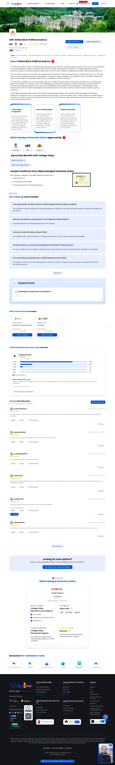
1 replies (15, 514)
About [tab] (13, 55)
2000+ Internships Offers (21, 165)
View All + (39, 695)
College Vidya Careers (96, 706)
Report (22, 420)
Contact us (93, 703)
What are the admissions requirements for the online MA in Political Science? (41, 219)
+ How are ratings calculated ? (23, 392)
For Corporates (94, 701)
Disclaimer (46, 748)
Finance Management (42, 687)
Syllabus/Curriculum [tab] (89, 55)
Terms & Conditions (58, 748)
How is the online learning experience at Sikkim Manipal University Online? (40, 258)
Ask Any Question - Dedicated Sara (95, 713)
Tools (62, 3)
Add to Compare (73, 47)
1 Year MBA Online (41, 712)
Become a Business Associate (96, 698)
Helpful (13, 420)
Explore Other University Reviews (58, 567)
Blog (91, 689)
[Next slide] (112, 21)
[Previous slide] (3, 21)
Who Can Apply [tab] (22, 55)
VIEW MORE (57, 273)
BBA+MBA (66, 689)
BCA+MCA (66, 687)
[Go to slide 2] (57, 34)
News (91, 692)
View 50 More (57, 546)
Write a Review (97, 402)
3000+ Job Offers (18, 160)
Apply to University (73, 42)
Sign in (95, 3)
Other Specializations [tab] (35, 55)
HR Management (41, 692)
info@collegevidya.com (16, 709)
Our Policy (69, 748)
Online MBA (39, 707)
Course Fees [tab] (47, 55)
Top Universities (50, 3)
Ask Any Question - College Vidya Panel (96, 709)
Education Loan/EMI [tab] (59, 55)
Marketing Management (43, 689)
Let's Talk (18, 50)
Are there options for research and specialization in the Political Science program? (43, 245)
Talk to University (91, 42)
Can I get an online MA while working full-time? (30, 232)
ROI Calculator (94, 694)
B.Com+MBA (66, 692)
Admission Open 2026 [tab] (74, 55)
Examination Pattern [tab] (104, 55)
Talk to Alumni (34, 420)
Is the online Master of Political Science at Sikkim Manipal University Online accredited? (45, 204)
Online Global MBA (41, 710)
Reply (102, 424)
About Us (92, 687)
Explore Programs (33, 3)
